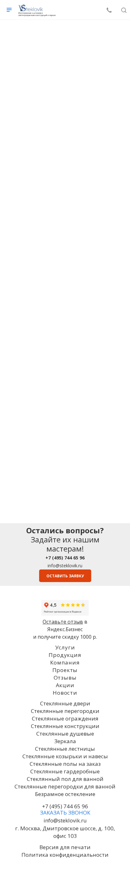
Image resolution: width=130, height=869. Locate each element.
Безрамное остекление (65, 794)
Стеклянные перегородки (65, 711)
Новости (65, 692)
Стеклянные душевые (65, 733)
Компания (65, 662)
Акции (65, 685)
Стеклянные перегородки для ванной (65, 786)
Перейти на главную (65, 216)
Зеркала (65, 741)
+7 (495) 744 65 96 (65, 806)
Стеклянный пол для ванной (65, 778)
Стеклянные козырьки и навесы (65, 756)
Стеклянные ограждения (65, 718)
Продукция (65, 655)
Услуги (65, 647)
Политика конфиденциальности (65, 854)
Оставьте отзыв (63, 621)
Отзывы (65, 677)
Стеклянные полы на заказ (65, 763)
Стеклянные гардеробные (65, 771)
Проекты (65, 670)
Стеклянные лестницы (65, 748)
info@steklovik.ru (65, 566)
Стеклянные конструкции (65, 726)
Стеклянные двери (65, 703)
